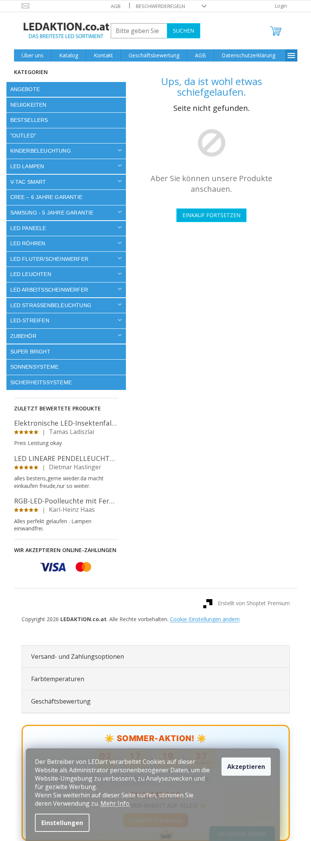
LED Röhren (24, 243)
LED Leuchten (27, 274)
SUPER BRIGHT (27, 352)
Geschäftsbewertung (58, 701)
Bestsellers (26, 120)
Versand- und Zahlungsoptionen (74, 656)
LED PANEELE (25, 228)
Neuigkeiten (25, 105)
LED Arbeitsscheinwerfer (46, 290)
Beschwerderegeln (157, 6)
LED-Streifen (26, 320)
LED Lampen (24, 166)
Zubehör (20, 336)
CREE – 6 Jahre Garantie (43, 197)
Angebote (22, 89)
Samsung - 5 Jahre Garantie (49, 213)
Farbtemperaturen (54, 679)
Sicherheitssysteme (38, 382)
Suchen (180, 30)
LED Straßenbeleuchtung (48, 305)
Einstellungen (62, 823)
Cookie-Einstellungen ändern (202, 619)
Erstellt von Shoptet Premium (251, 603)
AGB (113, 6)
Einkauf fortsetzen (209, 215)
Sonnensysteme (31, 367)
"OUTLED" (20, 136)
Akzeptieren (246, 766)
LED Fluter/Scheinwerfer (46, 259)
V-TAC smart (25, 182)
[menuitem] (29, 55)
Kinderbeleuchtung (37, 151)
